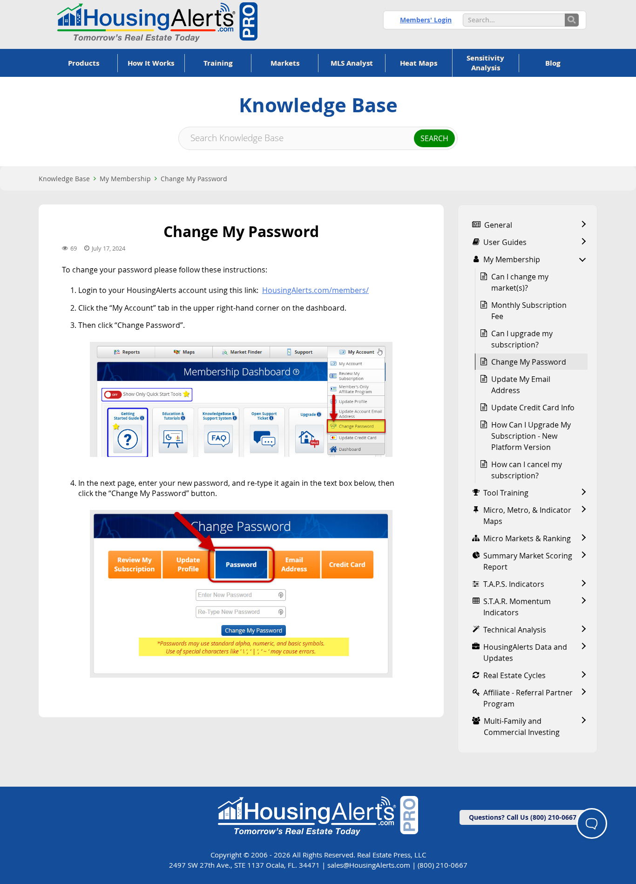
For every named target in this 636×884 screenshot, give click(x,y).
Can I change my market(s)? (519, 282)
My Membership (125, 178)
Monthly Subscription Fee (529, 310)
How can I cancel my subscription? (526, 470)
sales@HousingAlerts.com (368, 865)
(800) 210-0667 (442, 865)
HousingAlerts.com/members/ (315, 290)
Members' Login (426, 19)
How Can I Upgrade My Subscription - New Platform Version (531, 436)
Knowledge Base (64, 178)
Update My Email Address (520, 384)
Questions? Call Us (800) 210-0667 (522, 817)
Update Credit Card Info (533, 407)
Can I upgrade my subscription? (522, 339)
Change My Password (194, 178)
